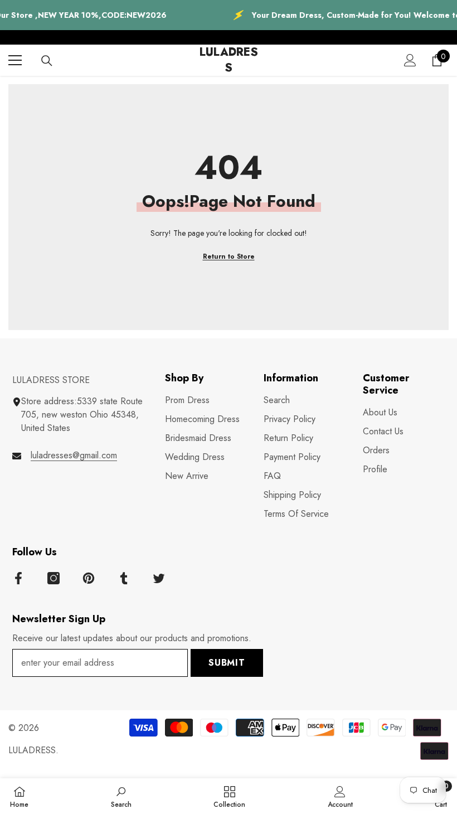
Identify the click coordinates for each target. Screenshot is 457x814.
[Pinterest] (88, 578)
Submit (226, 662)
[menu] (15, 60)
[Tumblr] (123, 578)
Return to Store (229, 256)
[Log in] (410, 60)
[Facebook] (18, 578)
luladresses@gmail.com (74, 455)
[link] (121, 796)
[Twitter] (158, 578)
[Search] (47, 60)
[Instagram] (53, 578)
